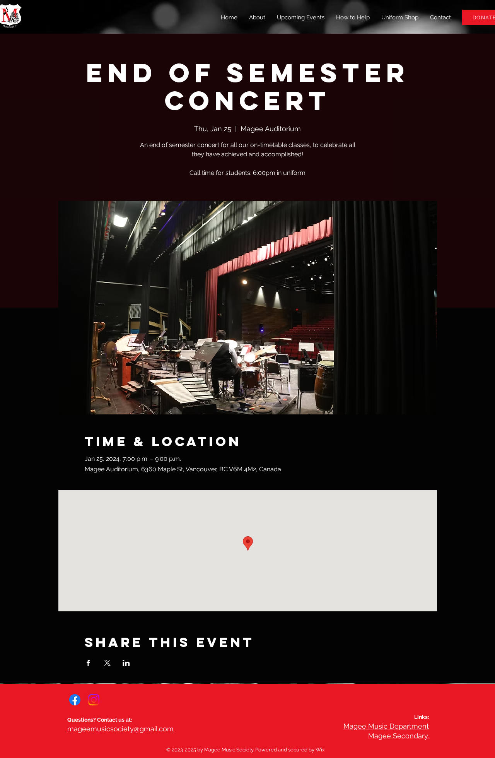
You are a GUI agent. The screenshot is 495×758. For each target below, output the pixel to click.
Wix (320, 750)
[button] (353, 17)
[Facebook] (74, 699)
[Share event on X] (107, 663)
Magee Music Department (386, 726)
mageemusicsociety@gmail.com (120, 729)
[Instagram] (93, 699)
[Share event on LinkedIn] (126, 663)
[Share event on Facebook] (88, 663)
